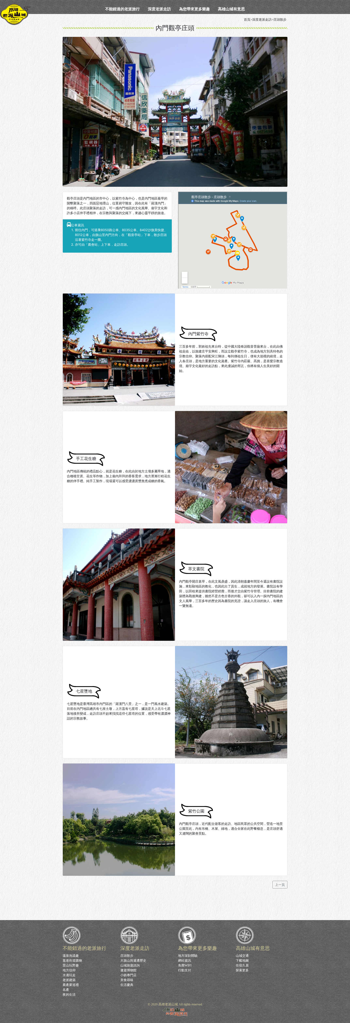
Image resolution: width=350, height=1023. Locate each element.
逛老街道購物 (72, 960)
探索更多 (242, 970)
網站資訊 (184, 960)
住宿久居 (242, 965)
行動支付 (184, 970)
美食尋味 (126, 980)
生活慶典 (126, 985)
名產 (66, 989)
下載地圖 (242, 960)
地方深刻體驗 (187, 955)
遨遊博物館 (128, 970)
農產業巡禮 (71, 985)
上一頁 (280, 885)
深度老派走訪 (159, 8)
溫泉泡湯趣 (71, 955)
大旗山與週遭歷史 (133, 960)
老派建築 (69, 980)
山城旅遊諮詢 (130, 965)
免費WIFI (184, 965)
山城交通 (242, 955)
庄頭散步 (126, 955)
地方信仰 (69, 970)
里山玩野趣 (71, 965)
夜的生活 (69, 994)
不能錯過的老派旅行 (122, 8)
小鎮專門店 (128, 975)
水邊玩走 (69, 975)
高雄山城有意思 (231, 8)
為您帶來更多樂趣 (194, 8)
